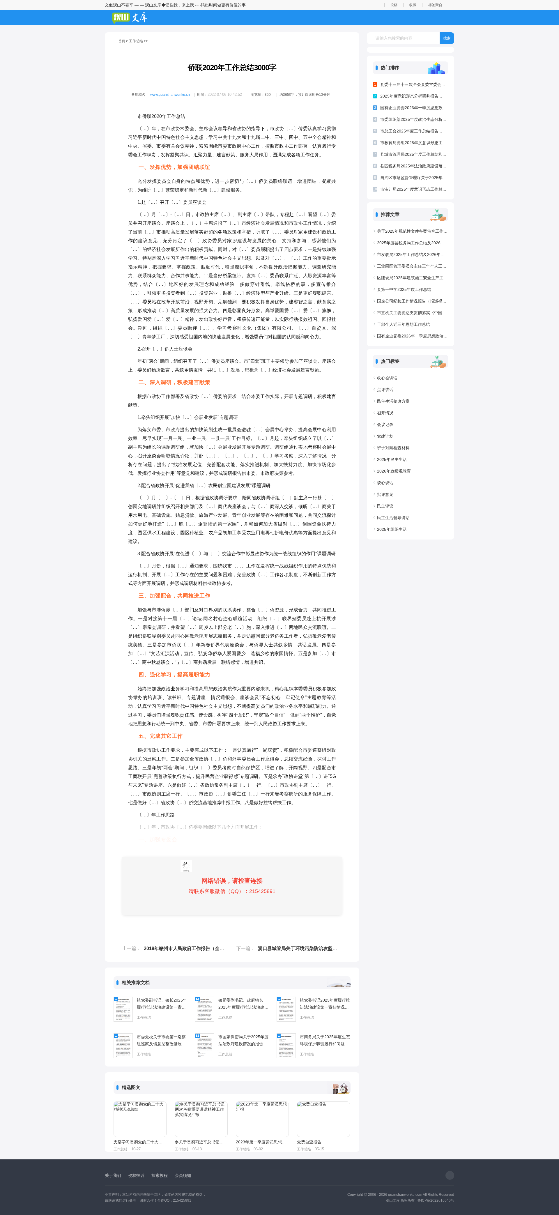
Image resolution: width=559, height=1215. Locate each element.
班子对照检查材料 (393, 447)
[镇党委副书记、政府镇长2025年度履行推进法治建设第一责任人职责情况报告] (204, 1009)
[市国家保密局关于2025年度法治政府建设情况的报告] (204, 1045)
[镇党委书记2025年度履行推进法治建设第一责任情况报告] (286, 1009)
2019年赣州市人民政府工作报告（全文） (186, 948)
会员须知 (183, 1175)
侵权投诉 (136, 1175)
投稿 (393, 5)
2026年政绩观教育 (394, 471)
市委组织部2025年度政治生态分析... (413, 119)
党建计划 (385, 436)
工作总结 (136, 41)
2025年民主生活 (392, 459)
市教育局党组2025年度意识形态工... (413, 142)
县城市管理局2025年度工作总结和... (413, 154)
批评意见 (385, 494)
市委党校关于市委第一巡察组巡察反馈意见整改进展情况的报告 (161, 1040)
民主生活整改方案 (393, 401)
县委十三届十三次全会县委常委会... (412, 84)
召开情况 (385, 413)
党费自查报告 (309, 1142)
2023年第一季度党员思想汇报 (262, 1142)
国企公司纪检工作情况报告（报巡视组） (412, 301)
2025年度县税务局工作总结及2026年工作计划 (412, 242)
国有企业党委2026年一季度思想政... (413, 107)
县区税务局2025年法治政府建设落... (413, 166)
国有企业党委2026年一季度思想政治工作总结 (412, 336)
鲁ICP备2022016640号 (436, 1200)
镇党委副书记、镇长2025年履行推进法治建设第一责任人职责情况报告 (162, 1004)
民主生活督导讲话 (393, 517)
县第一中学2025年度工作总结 (404, 289)
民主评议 (385, 506)
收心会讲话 (387, 378)
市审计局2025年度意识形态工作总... (413, 189)
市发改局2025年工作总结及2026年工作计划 (412, 254)
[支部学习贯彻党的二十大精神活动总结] (140, 1119)
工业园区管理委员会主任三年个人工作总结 (412, 266)
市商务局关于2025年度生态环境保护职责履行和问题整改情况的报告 (325, 1040)
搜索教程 (159, 1175)
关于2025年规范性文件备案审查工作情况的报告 (412, 231)
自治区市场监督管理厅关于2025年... (413, 177)
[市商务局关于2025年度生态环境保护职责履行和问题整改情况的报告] (286, 1045)
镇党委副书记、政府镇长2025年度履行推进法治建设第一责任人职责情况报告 (243, 1004)
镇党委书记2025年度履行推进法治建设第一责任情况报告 (325, 1004)
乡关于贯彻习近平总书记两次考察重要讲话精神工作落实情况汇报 (201, 1142)
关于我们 (113, 1175)
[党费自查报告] (323, 1119)
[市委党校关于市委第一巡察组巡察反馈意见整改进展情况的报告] (123, 1045)
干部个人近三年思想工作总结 (403, 324)
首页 (121, 41)
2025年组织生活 (392, 529)
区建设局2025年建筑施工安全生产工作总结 (412, 277)
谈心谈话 (385, 482)
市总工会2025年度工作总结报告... (411, 131)
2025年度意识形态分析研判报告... (411, 96)
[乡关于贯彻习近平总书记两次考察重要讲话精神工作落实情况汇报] (201, 1119)
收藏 (412, 5)
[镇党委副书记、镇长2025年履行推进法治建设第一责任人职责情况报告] (123, 1009)
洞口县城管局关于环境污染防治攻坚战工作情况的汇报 (314, 948)
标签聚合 (435, 5)
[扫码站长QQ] (449, 1175)
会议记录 (385, 424)
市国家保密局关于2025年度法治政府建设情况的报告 (243, 1040)
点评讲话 (385, 389)
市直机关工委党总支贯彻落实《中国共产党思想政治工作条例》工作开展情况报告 (412, 312)
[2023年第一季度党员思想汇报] (262, 1119)
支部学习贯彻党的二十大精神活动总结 (140, 1142)
